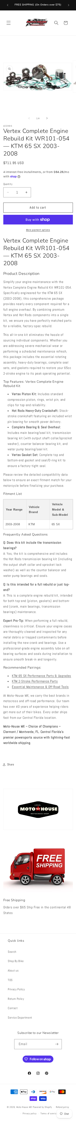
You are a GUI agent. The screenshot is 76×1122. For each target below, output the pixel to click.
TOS (10, 980)
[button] (8, 23)
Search (12, 952)
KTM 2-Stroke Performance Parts (35, 681)
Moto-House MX (24, 1107)
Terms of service (49, 1113)
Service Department (20, 1018)
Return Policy (16, 999)
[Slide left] (29, 118)
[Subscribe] (56, 1044)
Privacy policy (30, 1113)
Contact (13, 1008)
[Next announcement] (68, 5)
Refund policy (62, 1107)
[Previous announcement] (7, 5)
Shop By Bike (16, 961)
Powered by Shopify (42, 1107)
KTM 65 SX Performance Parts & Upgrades (41, 676)
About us (13, 970)
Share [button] (10, 764)
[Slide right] (47, 118)
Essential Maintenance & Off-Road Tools (40, 687)
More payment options (38, 229)
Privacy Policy (16, 989)
